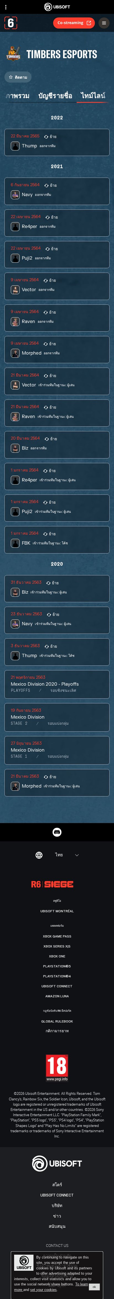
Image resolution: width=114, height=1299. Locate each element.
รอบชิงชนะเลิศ (63, 690)
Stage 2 (19, 723)
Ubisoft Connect (57, 1195)
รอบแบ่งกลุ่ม (58, 723)
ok (94, 1286)
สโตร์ (57, 1185)
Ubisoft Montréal (57, 911)
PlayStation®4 (57, 976)
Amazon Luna (57, 996)
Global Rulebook (57, 1021)
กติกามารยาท (57, 1031)
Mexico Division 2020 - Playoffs (45, 684)
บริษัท (57, 1206)
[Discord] (57, 832)
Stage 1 (19, 756)
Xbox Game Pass (57, 936)
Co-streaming (70, 22)
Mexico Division (27, 717)
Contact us (57, 1245)
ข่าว (57, 1216)
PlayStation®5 (57, 966)
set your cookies (43, 1290)
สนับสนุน (57, 1226)
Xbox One (57, 956)
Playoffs (20, 690)
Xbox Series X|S (57, 946)
